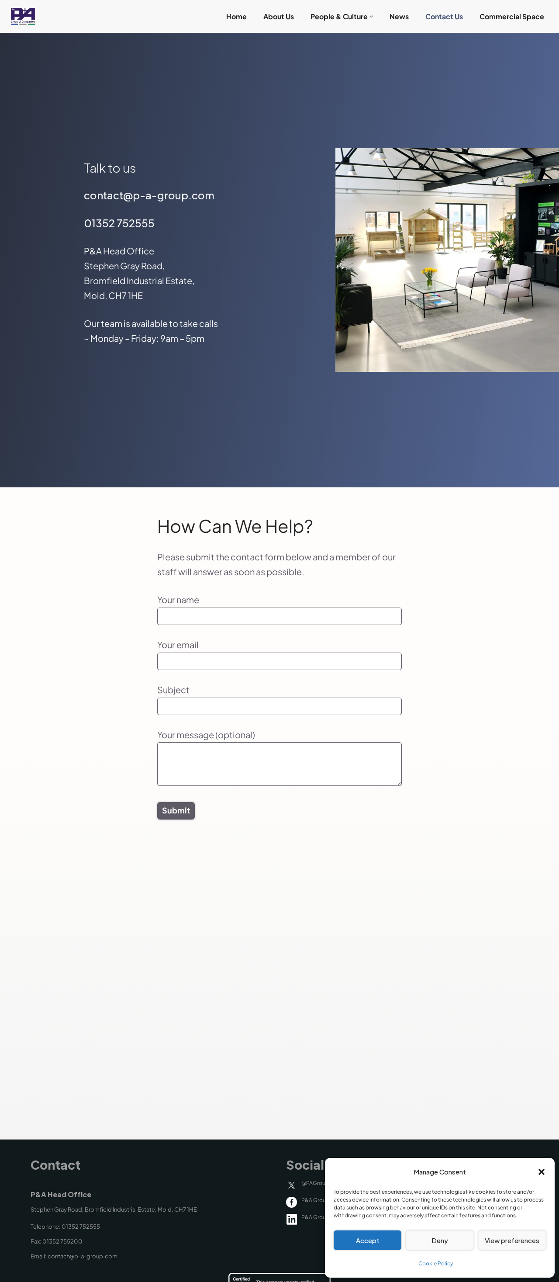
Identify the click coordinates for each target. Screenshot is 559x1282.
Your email (178, 644)
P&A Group (315, 1200)
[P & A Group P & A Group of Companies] (21, 16)
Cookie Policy (435, 1263)
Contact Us (444, 16)
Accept (368, 1240)
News (399, 16)
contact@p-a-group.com (82, 1256)
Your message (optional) (206, 734)
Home (236, 16)
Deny (439, 1240)
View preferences (512, 1240)
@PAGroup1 (316, 1183)
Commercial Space (512, 16)
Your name (178, 599)
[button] (541, 1171)
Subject (173, 689)
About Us (278, 16)
